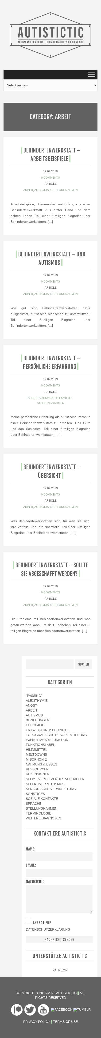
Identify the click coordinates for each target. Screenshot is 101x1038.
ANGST (31, 705)
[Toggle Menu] (91, 74)
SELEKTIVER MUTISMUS (45, 784)
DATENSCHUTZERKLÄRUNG (48, 929)
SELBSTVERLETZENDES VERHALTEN (55, 779)
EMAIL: (31, 865)
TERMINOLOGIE (38, 813)
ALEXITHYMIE (36, 700)
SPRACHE (33, 803)
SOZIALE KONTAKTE (42, 799)
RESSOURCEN (37, 769)
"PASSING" (34, 696)
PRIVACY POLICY (36, 1022)
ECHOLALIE (35, 725)
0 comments (50, 177)
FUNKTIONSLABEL (40, 745)
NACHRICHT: (35, 881)
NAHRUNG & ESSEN (41, 764)
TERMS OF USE (65, 1022)
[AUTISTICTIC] (50, 35)
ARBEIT (28, 190)
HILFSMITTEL (64, 398)
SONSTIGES (35, 794)
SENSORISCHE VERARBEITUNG (51, 789)
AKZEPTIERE (42, 923)
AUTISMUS (41, 190)
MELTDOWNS (36, 754)
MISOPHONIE (36, 759)
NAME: (30, 849)
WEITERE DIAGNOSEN (43, 818)
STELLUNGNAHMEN (64, 190)
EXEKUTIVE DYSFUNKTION (47, 740)
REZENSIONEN (37, 774)
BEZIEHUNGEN (37, 720)
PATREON (60, 970)
